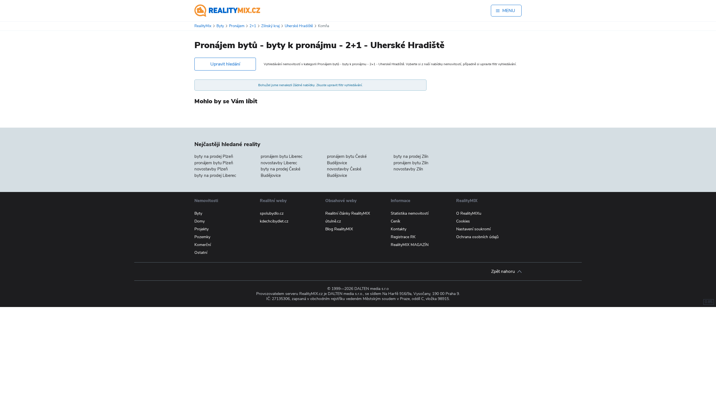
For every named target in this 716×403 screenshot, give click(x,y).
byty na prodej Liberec (215, 175)
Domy (199, 221)
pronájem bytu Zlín (411, 163)
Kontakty (398, 229)
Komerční (202, 244)
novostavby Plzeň (211, 169)
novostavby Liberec (279, 163)
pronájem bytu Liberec (281, 156)
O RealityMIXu (468, 213)
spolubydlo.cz (272, 213)
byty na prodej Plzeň (213, 156)
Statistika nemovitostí (409, 213)
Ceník (395, 221)
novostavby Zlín (408, 169)
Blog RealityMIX (339, 229)
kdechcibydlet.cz (274, 221)
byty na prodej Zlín (411, 156)
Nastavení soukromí (473, 229)
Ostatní (200, 252)
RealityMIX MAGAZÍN (409, 244)
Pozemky (202, 237)
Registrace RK (403, 237)
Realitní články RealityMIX (347, 213)
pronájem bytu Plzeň (213, 163)
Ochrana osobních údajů (477, 237)
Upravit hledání (225, 64)
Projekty (201, 229)
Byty (198, 213)
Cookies (463, 221)
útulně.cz (333, 221)
